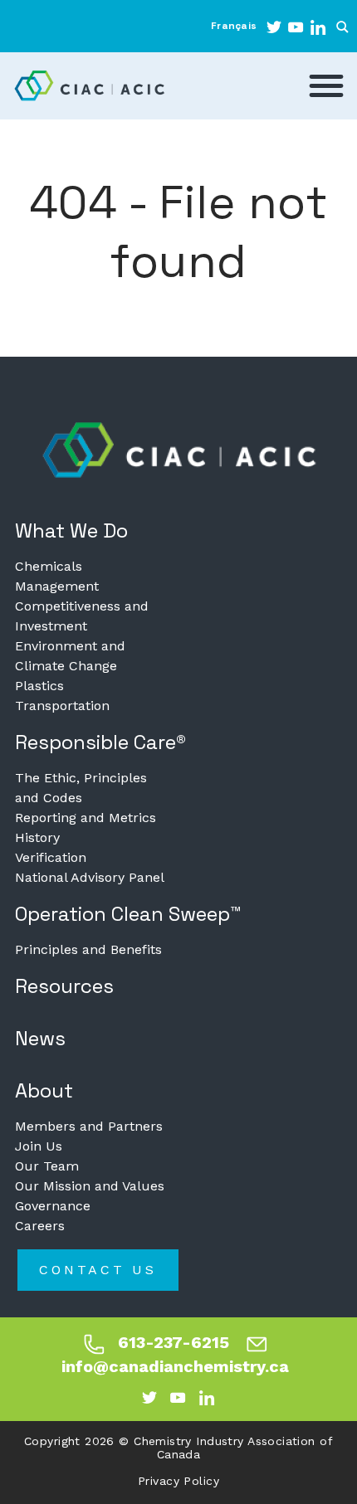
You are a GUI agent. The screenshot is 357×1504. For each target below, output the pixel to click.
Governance (52, 1206)
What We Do (71, 530)
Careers (40, 1226)
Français (234, 25)
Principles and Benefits (88, 949)
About (44, 1090)
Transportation (62, 705)
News (40, 1038)
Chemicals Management (57, 576)
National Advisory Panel (89, 877)
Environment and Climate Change (70, 656)
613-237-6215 (173, 1342)
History (37, 837)
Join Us (38, 1146)
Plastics (39, 686)
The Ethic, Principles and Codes (81, 788)
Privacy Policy (178, 1480)
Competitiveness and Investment (82, 616)
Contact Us (98, 1270)
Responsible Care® (100, 742)
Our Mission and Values (89, 1186)
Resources (64, 986)
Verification (50, 857)
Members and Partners (89, 1126)
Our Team (47, 1166)
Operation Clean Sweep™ (128, 914)
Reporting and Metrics (85, 817)
